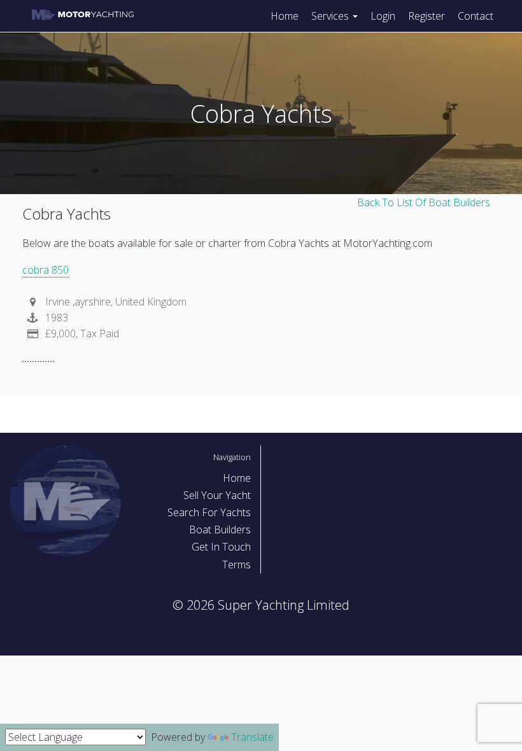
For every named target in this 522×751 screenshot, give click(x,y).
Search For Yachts (209, 512)
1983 (55, 318)
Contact (475, 16)
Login (382, 16)
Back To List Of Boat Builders (423, 202)
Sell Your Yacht (217, 495)
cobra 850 (45, 270)
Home (285, 16)
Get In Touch (221, 547)
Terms (236, 565)
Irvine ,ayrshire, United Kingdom (115, 302)
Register (426, 16)
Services (331, 16)
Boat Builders (220, 530)
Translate (252, 737)
